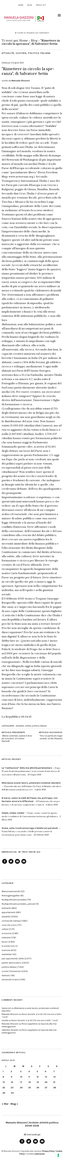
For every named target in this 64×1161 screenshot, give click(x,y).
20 (46, 1082)
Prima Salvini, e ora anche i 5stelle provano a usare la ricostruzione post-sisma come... (30, 831)
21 (54, 1082)
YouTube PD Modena (23, 863)
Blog (29, 5)
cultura (21, 53)
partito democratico (11, 963)
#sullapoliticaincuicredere (14, 899)
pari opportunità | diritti (13, 958)
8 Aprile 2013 (18, 63)
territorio (6, 975)
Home (20, 5)
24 (21, 1087)
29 (4, 1093)
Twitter (11, 863)
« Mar (5, 1103)
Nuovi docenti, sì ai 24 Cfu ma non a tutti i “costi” (34, 1020)
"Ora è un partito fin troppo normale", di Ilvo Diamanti (50, 735)
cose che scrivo (9, 925)
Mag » (14, 1103)
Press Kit (41, 5)
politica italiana (39, 53)
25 (29, 1087)
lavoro (5, 942)
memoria (6, 950)
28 (54, 1087)
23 (12, 1087)
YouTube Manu (17, 863)
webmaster (39, 1154)
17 (21, 1082)
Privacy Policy (48, 1151)
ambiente (6, 908)
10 (21, 1077)
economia (6, 933)
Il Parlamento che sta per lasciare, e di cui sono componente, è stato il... (31, 801)
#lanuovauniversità (11, 891)
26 (38, 1087)
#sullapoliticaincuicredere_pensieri (18, 904)
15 (4, 1082)
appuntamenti (8, 912)
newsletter (7, 954)
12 (38, 1077)
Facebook (4, 863)
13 (46, 1077)
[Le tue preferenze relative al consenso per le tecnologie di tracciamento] (58, 1155)
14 (54, 1077)
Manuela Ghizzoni (20, 80)
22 (4, 1087)
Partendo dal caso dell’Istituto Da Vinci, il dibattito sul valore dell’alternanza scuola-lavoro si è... (31, 786)
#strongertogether (11, 895)
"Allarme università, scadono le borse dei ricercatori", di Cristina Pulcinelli (17, 736)
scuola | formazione (11, 971)
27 (46, 1087)
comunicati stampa (11, 921)
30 (12, 1093)
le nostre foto (8, 946)
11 (29, 1077)
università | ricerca (10, 979)
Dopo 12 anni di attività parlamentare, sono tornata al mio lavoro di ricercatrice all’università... (31, 771)
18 (29, 1082)
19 (38, 1082)
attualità (8, 53)
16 (12, 1082)
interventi (6, 937)
